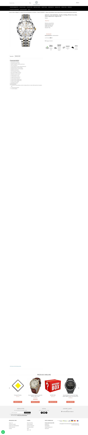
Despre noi (11, 422)
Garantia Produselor (30, 425)
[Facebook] (42, 413)
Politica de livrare (12, 427)
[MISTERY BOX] (53, 386)
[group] (26, 30)
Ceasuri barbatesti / (41, 12)
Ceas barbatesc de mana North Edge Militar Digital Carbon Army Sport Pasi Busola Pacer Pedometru (70, 396)
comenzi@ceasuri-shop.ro (68, 411)
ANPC (28, 428)
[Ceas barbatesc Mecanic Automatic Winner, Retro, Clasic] (35, 386)
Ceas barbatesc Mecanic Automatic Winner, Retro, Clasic (35, 396)
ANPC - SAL (29, 430)
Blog (29, 9)
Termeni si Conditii (12, 424)
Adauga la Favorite (49, 40)
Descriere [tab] (11, 56)
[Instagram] (46, 413)
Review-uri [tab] (17, 56)
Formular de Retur (30, 427)
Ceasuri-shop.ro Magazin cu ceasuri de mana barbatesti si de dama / (23, 12)
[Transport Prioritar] (18, 385)
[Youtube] (44, 413)
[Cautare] (30, 3)
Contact (10, 428)
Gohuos (46, 18)
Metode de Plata (30, 422)
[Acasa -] (39, 3)
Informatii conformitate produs (15, 366)
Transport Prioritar (17, 395)
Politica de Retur (30, 424)
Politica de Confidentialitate (22, 415)
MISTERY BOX (53, 395)
